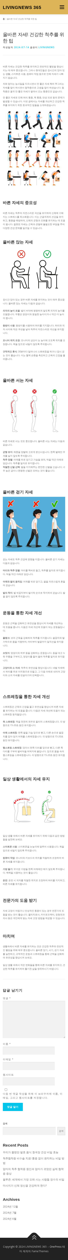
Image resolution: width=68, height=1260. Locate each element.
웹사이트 (8, 1074)
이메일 (8, 1059)
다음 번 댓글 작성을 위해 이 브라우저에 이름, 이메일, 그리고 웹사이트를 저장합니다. (33, 1095)
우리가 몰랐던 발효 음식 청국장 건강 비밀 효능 (30, 1152)
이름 (7, 1044)
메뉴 (61, 7)
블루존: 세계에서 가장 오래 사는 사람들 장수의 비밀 (33, 1179)
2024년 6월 (9, 1218)
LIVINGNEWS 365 (22, 7)
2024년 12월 (10, 1206)
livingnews (47, 47)
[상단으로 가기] (34, 1237)
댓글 (7, 998)
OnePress (56, 1246)
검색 (5, 1123)
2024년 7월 (9, 1212)
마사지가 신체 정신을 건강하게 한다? (25, 1185)
